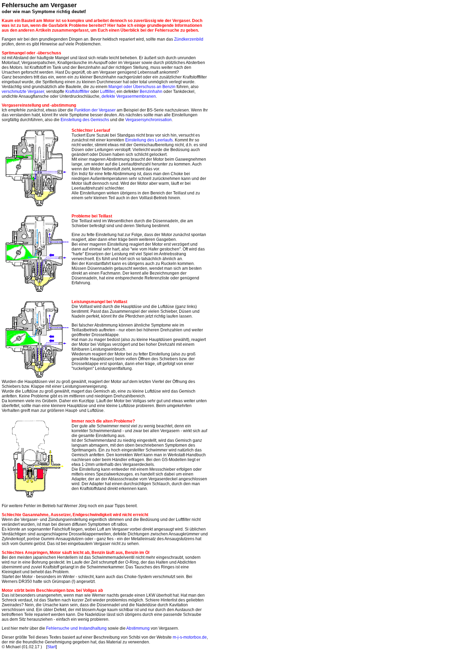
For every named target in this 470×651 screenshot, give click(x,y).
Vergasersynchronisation (148, 119)
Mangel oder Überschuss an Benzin (141, 86)
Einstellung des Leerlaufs (149, 140)
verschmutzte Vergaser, (23, 91)
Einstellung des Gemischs (85, 119)
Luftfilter (107, 91)
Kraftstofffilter (77, 91)
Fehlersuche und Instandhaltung (76, 628)
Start (51, 646)
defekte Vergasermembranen (129, 96)
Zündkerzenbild (188, 39)
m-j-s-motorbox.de (190, 637)
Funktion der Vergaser (95, 110)
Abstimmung (138, 628)
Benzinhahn (151, 91)
